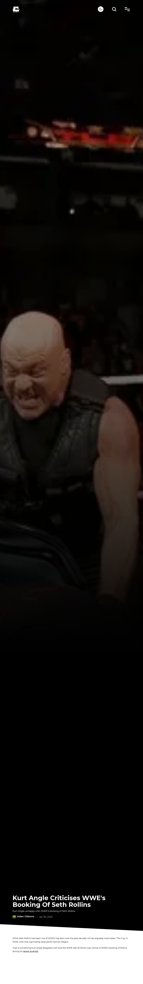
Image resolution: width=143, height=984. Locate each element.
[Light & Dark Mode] (100, 9)
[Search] (114, 9)
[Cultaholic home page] (55, 9)
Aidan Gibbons (25, 916)
